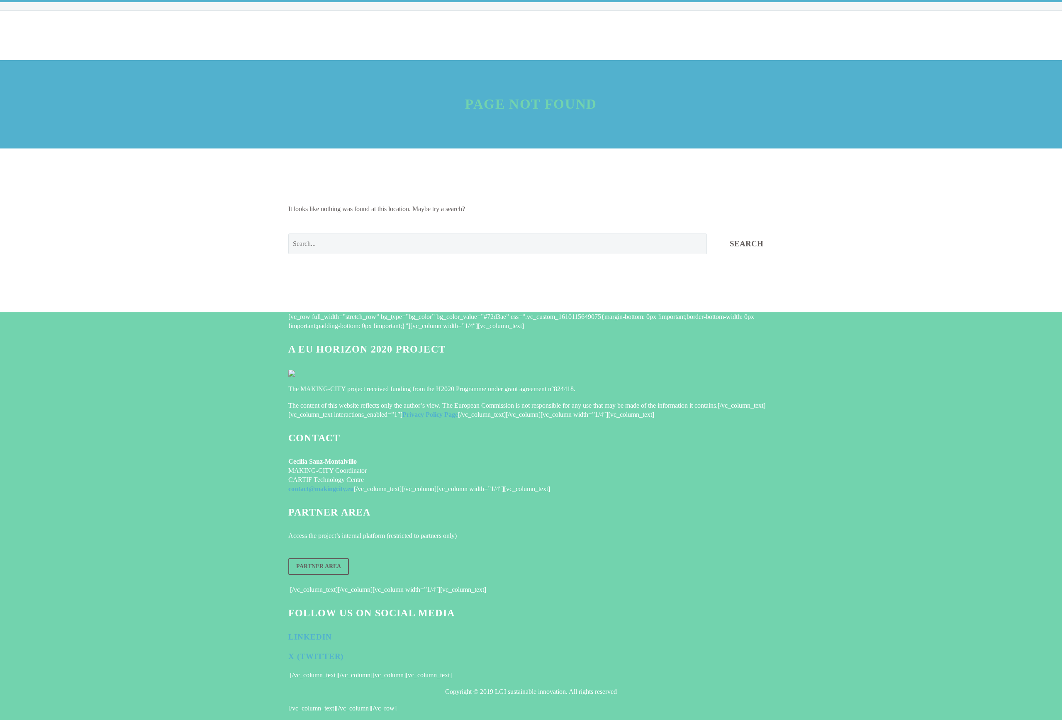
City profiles (425, 35)
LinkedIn (310, 636)
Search (746, 243)
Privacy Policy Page (430, 414)
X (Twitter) (315, 656)
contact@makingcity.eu (321, 488)
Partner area (318, 566)
